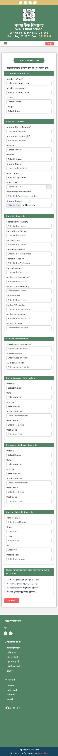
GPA (8, 545)
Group (9, 106)
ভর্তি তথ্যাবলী (12, 657)
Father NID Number (15, 249)
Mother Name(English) (17, 277)
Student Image (14, 201)
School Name (13, 518)
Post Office (12, 420)
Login (49, 43)
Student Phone (14, 164)
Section (10, 97)
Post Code (11, 430)
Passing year (12, 554)
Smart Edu (42, 753)
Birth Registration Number (19, 191)
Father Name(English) (17, 221)
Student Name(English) (18, 127)
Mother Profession (15, 314)
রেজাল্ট (9, 671)
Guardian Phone (14, 353)
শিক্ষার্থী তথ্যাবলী (13, 666)
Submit (12, 600)
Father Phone (13, 240)
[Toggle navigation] (6, 43)
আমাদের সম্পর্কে (13, 648)
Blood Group (12, 173)
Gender (10, 145)
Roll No (9, 536)
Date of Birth (13, 182)
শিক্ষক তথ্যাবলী (12, 661)
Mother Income (14, 323)
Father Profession (15, 258)
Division (10, 383)
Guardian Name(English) (18, 344)
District (10, 393)
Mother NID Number (16, 305)
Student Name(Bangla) (18, 136)
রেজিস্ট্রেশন (11, 652)
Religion (10, 154)
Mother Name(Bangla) (17, 286)
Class (9, 527)
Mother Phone (13, 295)
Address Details (14, 411)
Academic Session (15, 88)
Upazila (10, 402)
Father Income (13, 268)
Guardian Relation (15, 362)
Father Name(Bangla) (17, 231)
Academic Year (14, 79)
